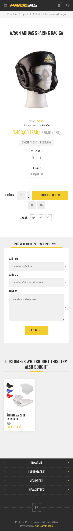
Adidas (40, 121)
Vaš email (14, 275)
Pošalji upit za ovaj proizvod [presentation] (36, 244)
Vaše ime (13, 259)
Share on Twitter (33, 217)
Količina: (9, 195)
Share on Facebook (41, 217)
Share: (24, 217)
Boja (36, 168)
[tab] (36, 244)
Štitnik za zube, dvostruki (16, 417)
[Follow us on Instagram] (36, 507)
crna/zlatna (36, 174)
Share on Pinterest (48, 217)
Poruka (13, 291)
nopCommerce (44, 525)
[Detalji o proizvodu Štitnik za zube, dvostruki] (19, 395)
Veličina (36, 151)
